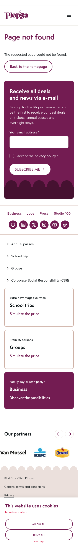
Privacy (9, 495)
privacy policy (45, 156)
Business (14, 213)
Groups (16, 268)
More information (16, 512)
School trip (19, 256)
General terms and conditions (24, 487)
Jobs (30, 213)
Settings (39, 541)
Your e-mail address (23, 132)
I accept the (36, 156)
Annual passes (22, 244)
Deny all (39, 535)
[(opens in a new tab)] (13, 452)
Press (44, 213)
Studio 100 (62, 213)
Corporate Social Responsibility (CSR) (40, 280)
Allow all (39, 524)
